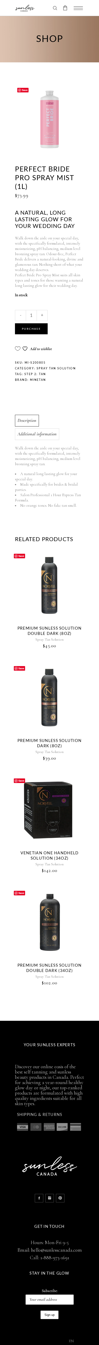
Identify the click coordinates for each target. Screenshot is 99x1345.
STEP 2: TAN (35, 374)
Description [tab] (26, 420)
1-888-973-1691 (54, 1258)
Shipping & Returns (39, 1115)
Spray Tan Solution (56, 368)
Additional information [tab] (37, 434)
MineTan (38, 380)
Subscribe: (50, 1290)
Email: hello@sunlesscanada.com (49, 1250)
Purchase (31, 328)
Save (25, 90)
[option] (82, 1341)
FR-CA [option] (81, 1341)
